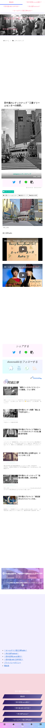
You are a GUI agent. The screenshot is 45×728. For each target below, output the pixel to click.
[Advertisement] (22, 71)
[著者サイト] (11, 368)
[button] (41, 390)
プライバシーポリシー (12, 663)
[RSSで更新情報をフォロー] (34, 368)
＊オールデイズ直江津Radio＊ (15, 650)
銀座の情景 (34, 195)
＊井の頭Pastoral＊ (11, 653)
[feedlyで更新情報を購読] (26, 368)
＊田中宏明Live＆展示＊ (13, 656)
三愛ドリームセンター (10, 195)
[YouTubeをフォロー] (18, 368)
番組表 (6, 666)
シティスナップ (8, 191)
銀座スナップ (24, 195)
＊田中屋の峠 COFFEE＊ (13, 659)
